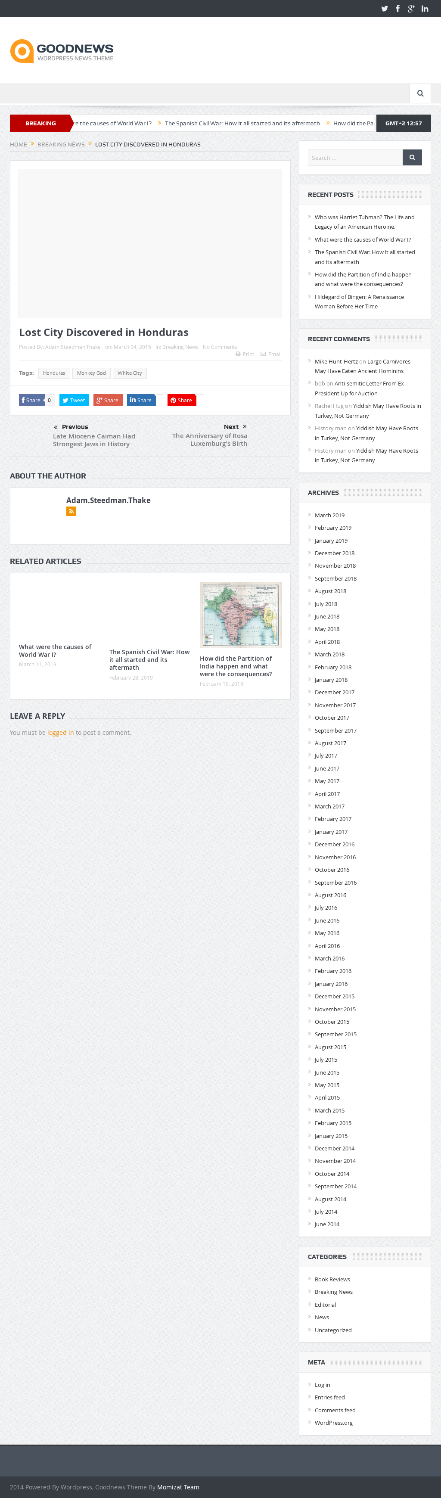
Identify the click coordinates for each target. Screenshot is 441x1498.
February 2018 (333, 667)
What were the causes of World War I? (55, 651)
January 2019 (331, 540)
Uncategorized (333, 1330)
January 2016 (331, 984)
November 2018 (335, 565)
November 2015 (335, 1009)
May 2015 (327, 1085)
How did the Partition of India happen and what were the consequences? (236, 666)
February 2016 (333, 971)
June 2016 (327, 920)
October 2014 (332, 1174)
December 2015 (334, 996)
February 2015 (333, 1123)
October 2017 (332, 717)
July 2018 (326, 604)
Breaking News (180, 346)
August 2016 (330, 895)
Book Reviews (332, 1279)
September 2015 (336, 1034)
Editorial (325, 1304)
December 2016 (334, 844)
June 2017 (327, 768)
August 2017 (330, 743)
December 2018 (334, 553)
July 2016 (326, 907)
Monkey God (91, 373)
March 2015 (330, 1110)
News (322, 1317)
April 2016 (327, 946)
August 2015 (330, 1047)
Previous (75, 427)
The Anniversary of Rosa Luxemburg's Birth (210, 439)
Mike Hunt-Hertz (336, 361)
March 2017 (330, 806)
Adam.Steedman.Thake (73, 346)
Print (248, 354)
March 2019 (330, 515)
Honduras (54, 373)
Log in (322, 1385)
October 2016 (332, 869)
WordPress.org (334, 1423)
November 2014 (335, 1161)
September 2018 (336, 578)
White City (130, 373)
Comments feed (335, 1410)
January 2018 (331, 680)
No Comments (220, 346)
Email (275, 354)
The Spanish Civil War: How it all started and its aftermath (210, 123)
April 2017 (327, 794)
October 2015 (332, 1022)
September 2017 (336, 730)
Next (231, 427)
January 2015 (331, 1136)
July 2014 (326, 1211)
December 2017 (334, 692)
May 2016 (327, 933)
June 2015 (327, 1072)
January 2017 (331, 832)
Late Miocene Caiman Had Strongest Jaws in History (94, 440)
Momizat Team (178, 1487)
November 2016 (335, 857)
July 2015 (326, 1059)
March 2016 (330, 958)
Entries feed (330, 1397)
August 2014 (330, 1199)
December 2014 (334, 1148)
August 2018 (330, 591)
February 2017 (333, 819)
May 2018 (327, 629)
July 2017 (326, 755)
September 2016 (336, 882)
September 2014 (336, 1186)
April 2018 (327, 642)
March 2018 (330, 654)
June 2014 (327, 1224)
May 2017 (327, 781)
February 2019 (333, 527)
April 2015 (327, 1097)
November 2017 (335, 705)
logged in (60, 732)
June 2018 (327, 616)
